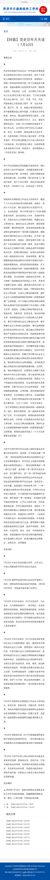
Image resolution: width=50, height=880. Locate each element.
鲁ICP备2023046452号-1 (14, 872)
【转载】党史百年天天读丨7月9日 (21, 804)
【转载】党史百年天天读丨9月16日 (18, 841)
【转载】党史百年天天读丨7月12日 (22, 807)
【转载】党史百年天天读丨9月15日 (18, 844)
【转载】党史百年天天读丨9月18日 (18, 834)
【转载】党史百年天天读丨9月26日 (18, 827)
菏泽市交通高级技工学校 (22, 866)
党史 (6, 31)
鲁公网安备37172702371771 (35, 872)
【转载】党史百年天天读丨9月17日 (18, 837)
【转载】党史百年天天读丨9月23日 (18, 831)
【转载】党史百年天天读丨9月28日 (18, 821)
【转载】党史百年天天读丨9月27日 (18, 824)
